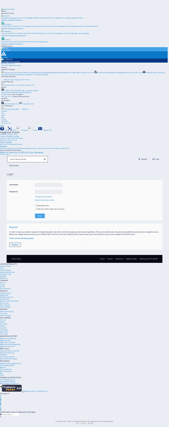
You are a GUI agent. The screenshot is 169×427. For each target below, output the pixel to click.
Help (2, 113)
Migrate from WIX (5, 340)
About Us (3, 283)
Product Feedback (5, 307)
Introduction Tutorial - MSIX (8, 134)
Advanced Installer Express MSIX (10, 351)
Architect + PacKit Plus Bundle (9, 301)
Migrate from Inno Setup (7, 342)
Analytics (4, 111)
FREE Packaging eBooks (7, 365)
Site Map (90, 423)
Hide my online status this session (50, 209)
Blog (2, 117)
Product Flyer (4, 334)
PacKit (2, 268)
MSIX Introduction (5, 369)
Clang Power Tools (5, 274)
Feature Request (5, 305)
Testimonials (4, 332)
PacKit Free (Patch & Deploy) (8, 359)
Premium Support (5, 315)
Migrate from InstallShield (8, 338)
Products (4, 67)
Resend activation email (44, 200)
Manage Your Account (6, 297)
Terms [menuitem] (102, 259)
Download (4, 121)
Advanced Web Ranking (7, 272)
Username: (13, 184)
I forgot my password (43, 196)
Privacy (83, 423)
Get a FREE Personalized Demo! (11, 65)
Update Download (5, 293)
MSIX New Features (6, 371)
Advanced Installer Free (7, 353)
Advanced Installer (5, 266)
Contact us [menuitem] (119, 259)
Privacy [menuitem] (110, 259)
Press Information (5, 289)
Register (15, 245)
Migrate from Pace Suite (7, 346)
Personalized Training (6, 312)
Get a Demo (3, 324)
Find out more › (5, 154)
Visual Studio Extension (7, 357)
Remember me (43, 205)
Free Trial (3, 320)
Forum (3, 115)
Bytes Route (3, 278)
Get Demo (4, 94)
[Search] (45, 159)
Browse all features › (9, 63)
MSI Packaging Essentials (7, 380)
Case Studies (4, 330)
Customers (3, 328)
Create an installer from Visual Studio (11, 138)
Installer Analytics (5, 270)
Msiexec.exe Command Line (8, 140)
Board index (16, 259)
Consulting (3, 313)
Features (3, 11)
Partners (2, 287)
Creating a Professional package (9, 136)
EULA (77, 423)
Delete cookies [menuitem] (131, 259)
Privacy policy (28, 238)
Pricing (3, 119)
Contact (2, 285)
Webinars (3, 367)
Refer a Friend (4, 303)
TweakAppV (3, 355)
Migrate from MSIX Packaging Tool (10, 344)
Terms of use (14, 238)
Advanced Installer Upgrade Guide (10, 363)
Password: (13, 191)
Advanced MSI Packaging (7, 382)
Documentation (5, 299)
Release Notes (4, 295)
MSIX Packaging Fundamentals (9, 384)
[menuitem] (156, 159)
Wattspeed (3, 276)
